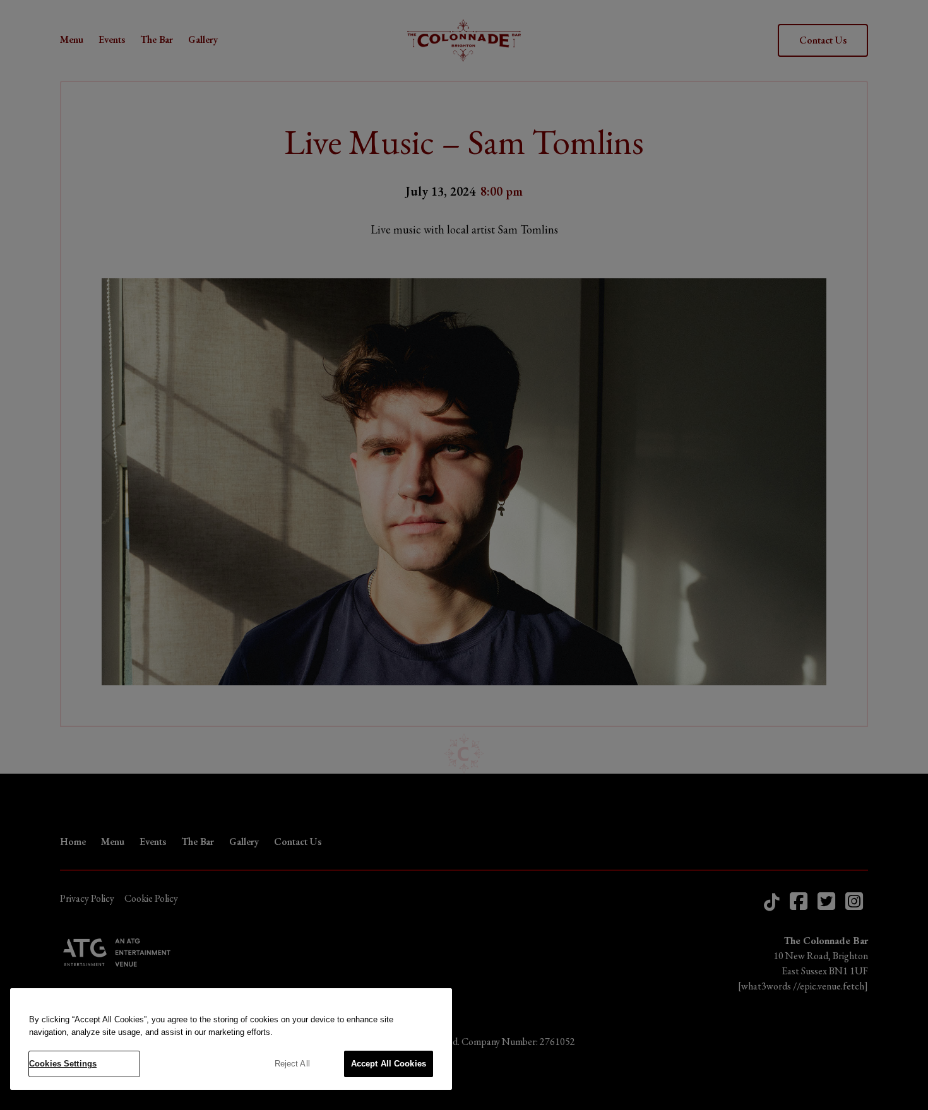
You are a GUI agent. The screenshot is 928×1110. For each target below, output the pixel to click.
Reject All (292, 1063)
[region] (231, 1039)
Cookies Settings (63, 1063)
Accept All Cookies (388, 1063)
